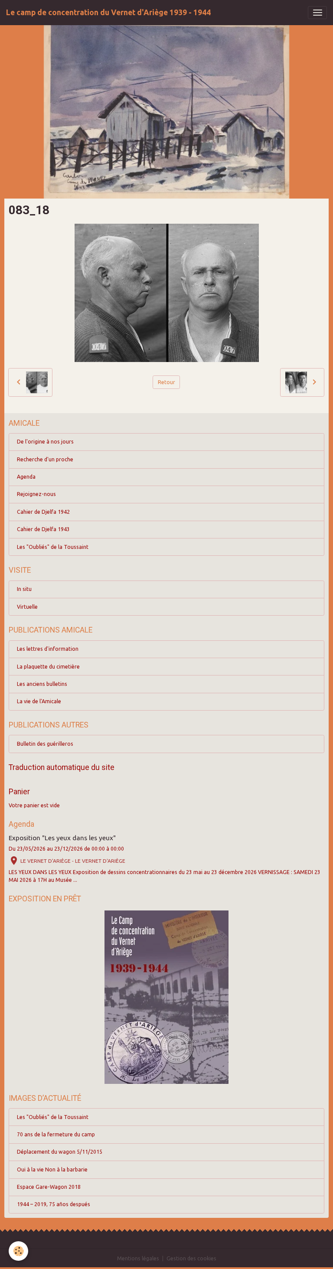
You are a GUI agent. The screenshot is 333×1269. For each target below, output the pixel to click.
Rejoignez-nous (36, 494)
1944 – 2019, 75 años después (53, 1204)
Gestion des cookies (191, 1258)
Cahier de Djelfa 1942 (43, 512)
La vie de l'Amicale (39, 701)
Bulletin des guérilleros (45, 744)
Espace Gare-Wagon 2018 (49, 1187)
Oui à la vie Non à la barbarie (52, 1169)
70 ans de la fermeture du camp (56, 1134)
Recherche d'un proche (45, 459)
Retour (166, 382)
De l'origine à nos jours (45, 441)
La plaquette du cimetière (48, 666)
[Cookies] (18, 1251)
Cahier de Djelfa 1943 (43, 529)
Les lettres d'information (47, 649)
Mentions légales (138, 1258)
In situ (24, 589)
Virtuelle (27, 607)
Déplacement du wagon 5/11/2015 (59, 1152)
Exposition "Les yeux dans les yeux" (62, 838)
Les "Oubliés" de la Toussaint (52, 547)
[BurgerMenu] (317, 12)
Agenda (26, 477)
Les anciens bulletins (42, 684)
